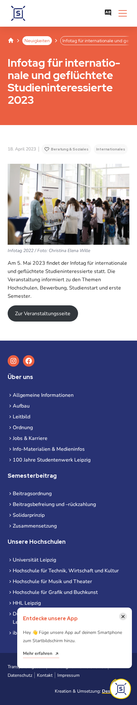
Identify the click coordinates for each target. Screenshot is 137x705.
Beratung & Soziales (70, 149)
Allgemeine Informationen (43, 395)
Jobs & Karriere (30, 438)
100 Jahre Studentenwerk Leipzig (51, 459)
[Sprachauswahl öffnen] (108, 13)
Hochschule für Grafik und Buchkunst (55, 592)
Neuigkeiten (37, 40)
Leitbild (21, 416)
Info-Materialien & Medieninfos (49, 449)
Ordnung (23, 427)
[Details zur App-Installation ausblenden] (120, 689)
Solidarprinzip (29, 515)
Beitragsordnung (32, 493)
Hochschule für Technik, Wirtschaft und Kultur (66, 570)
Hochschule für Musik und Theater (52, 581)
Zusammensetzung (35, 525)
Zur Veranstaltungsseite (42, 313)
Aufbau (21, 405)
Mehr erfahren (37, 653)
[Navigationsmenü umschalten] (122, 13)
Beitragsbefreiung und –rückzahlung (54, 504)
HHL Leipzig (27, 603)
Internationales (110, 149)
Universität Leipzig (34, 559)
